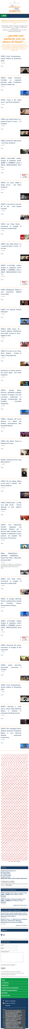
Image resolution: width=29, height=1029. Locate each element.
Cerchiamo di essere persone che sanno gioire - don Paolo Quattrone (11, 372)
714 (18, 843)
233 (23, 780)
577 (17, 825)
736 (21, 846)
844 (9, 861)
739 (2, 847)
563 (8, 824)
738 (26, 846)
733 (13, 846)
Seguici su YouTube (10, 1003)
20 (7, 755)
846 (15, 861)
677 (4, 839)
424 (2, 806)
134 (12, 768)
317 (23, 791)
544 (13, 821)
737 (23, 846)
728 (27, 845)
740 (4, 847)
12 (18, 754)
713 (16, 843)
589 (21, 827)
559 (25, 823)
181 (25, 773)
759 (26, 849)
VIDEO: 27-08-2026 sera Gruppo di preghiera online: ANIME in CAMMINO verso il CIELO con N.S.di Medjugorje (13, 900)
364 (9, 798)
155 (12, 771)
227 (8, 780)
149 (23, 769)
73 (5, 761)
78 (15, 761)
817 (13, 857)
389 (19, 801)
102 (11, 764)
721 (9, 845)
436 (5, 808)
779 (23, 852)
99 (3, 764)
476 (27, 812)
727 (25, 845)
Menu (4, 15)
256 (2, 784)
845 (12, 861)
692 (16, 841)
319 (2, 793)
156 (14, 771)
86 (4, 762)
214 (2, 779)
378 (18, 799)
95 (22, 762)
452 (19, 809)
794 (8, 854)
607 (13, 830)
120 (3, 767)
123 (11, 767)
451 (17, 809)
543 (11, 821)
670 (13, 838)
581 (27, 825)
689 (8, 841)
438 (11, 808)
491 (12, 814)
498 (3, 816)
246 (3, 783)
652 (21, 835)
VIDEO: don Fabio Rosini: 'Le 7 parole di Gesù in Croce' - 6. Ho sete (11, 246)
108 (26, 764)
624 (3, 832)
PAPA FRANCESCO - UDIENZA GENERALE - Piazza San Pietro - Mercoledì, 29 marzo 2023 (11, 556)
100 (6, 764)
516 (22, 817)
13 (20, 754)
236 (4, 782)
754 (13, 849)
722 (12, 845)
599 (19, 828)
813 (3, 857)
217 (9, 779)
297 (26, 788)
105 (19, 764)
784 (9, 853)
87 (6, 762)
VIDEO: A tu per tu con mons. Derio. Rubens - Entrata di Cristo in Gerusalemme (11, 353)
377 (16, 799)
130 (2, 768)
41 (22, 757)
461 (16, 810)
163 (5, 772)
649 (13, 835)
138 (22, 768)
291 (11, 788)
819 (18, 857)
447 (7, 809)
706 (25, 842)
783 (7, 853)
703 (17, 842)
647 (8, 835)
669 (11, 838)
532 (9, 820)
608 (16, 830)
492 (14, 814)
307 (25, 790)
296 (23, 788)
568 (21, 824)
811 (25, 856)
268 (5, 786)
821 (23, 857)
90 (12, 762)
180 (22, 773)
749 (27, 847)
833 (27, 858)
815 (8, 857)
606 (11, 830)
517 (25, 817)
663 (22, 836)
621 (22, 831)
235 (2, 782)
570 (26, 824)
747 (22, 847)
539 (27, 820)
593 (4, 828)
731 (8, 846)
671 (16, 838)
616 (9, 831)
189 (18, 775)
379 (21, 799)
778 (21, 852)
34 (8, 757)
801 (26, 854)
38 (16, 757)
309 (3, 791)
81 (21, 761)
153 (7, 771)
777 (18, 852)
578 (19, 825)
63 (12, 760)
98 (1, 764)
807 (14, 856)
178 (17, 773)
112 (9, 765)
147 (18, 769)
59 (4, 760)
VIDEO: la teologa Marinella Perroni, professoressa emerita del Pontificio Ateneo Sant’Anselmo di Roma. (11, 602)
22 (11, 755)
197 (12, 776)
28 (23, 755)
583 (5, 827)
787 (17, 853)
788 (19, 853)
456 (3, 810)
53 (19, 758)
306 (22, 790)
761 (4, 850)
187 (13, 775)
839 (16, 860)
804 (7, 856)
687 (3, 841)
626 (8, 832)
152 (4, 771)
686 (27, 839)
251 (16, 783)
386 (12, 801)
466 (2, 812)
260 (12, 784)
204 (3, 777)
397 (13, 802)
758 (23, 849)
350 (27, 795)
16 (26, 754)
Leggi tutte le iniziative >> (22, 925)
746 (19, 847)
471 (14, 812)
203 (27, 776)
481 (13, 813)
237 (7, 782)
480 (11, 813)
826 (9, 858)
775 (13, 852)
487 (2, 814)
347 (19, 795)
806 (12, 856)
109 (2, 765)
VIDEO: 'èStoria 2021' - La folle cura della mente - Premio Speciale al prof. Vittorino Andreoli (11, 505)
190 (21, 775)
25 (17, 755)
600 (22, 828)
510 (7, 817)
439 (13, 808)
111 (7, 765)
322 (9, 793)
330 (3, 794)
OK (23, 1011)
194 (4, 776)
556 (17, 823)
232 (21, 780)
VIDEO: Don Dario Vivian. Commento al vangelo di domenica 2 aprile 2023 (11, 581)
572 (4, 825)
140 (27, 768)
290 (8, 788)
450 (14, 809)
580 (25, 825)
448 (9, 809)
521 (8, 819)
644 (27, 834)
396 (11, 802)
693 (18, 841)
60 (6, 760)
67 (20, 760)
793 (5, 854)
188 (16, 775)
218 (12, 779)
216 (7, 779)
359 (23, 797)
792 (3, 854)
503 (16, 816)
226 (5, 780)
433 (25, 806)
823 (2, 858)
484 (21, 813)
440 (16, 808)
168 (18, 772)
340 (2, 795)
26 (19, 755)
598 (17, 828)
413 (27, 804)
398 (16, 802)
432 (22, 806)
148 (21, 769)
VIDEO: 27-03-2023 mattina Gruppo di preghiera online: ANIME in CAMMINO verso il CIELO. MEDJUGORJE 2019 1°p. (11, 625)
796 (13, 854)
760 (2, 850)
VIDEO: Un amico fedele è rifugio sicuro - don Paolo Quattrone (11, 184)
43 (26, 757)
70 (26, 760)
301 (9, 790)
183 (3, 775)
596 (12, 828)
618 (14, 831)
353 (8, 797)
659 (12, 836)
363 (7, 798)
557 (19, 823)
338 (23, 794)
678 (7, 839)
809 (19, 856)
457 (5, 810)
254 (23, 783)
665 (27, 836)
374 (8, 799)
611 (23, 830)
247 (5, 783)
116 (19, 765)
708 (3, 843)
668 (8, 838)
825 (7, 858)
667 (5, 838)
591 (26, 827)
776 (16, 852)
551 (4, 823)
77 (13, 761)
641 (19, 834)
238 (9, 782)
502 (13, 816)
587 (16, 827)
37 (14, 757)
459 (11, 810)
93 (18, 762)
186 (11, 775)
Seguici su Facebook (10, 1001)
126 (18, 767)
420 (18, 805)
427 (9, 806)
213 (26, 777)
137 (19, 768)
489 (7, 814)
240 (14, 782)
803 (4, 856)
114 (14, 765)
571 (2, 825)
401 (23, 802)
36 (12, 757)
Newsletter (5, 993)
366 (14, 798)
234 (26, 780)
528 (26, 819)
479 (8, 813)
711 (11, 843)
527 (23, 819)
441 (18, 808)
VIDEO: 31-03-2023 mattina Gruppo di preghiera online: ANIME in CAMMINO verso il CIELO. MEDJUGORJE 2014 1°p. (11, 269)
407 (12, 804)
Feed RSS (7, 1005)
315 (18, 791)
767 (19, 850)
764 (12, 850)
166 (13, 772)
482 (16, 813)
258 (7, 784)
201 (22, 776)
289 (5, 788)
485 (23, 813)
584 (8, 827)
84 (27, 761)
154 (9, 771)
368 (19, 798)
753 (11, 849)
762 (7, 850)
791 (27, 853)
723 (14, 845)
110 (4, 765)
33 (6, 757)
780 (26, 852)
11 (16, 754)
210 (18, 777)
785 (12, 853)
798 (18, 854)
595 (9, 828)
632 (23, 832)
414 (3, 805)
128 (23, 767)
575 (12, 825)
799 (21, 854)
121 (5, 767)
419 (16, 805)
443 (23, 808)
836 (8, 860)
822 (26, 857)
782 (4, 853)
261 (14, 784)
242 (19, 782)
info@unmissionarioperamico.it (8, 870)
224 (27, 779)
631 (21, 832)
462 (18, 810)
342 (7, 795)
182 (27, 773)
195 (7, 776)
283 (17, 787)
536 (19, 820)
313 (13, 791)
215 (4, 779)
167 (16, 772)
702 (14, 842)
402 (26, 802)
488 (4, 814)
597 (14, 828)
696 (26, 841)
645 (3, 835)
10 (14, 754)
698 (4, 842)
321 (7, 793)
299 (4, 790)
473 (19, 812)
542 (8, 821)
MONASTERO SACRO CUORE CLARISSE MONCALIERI (14, 878)
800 (23, 854)
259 (9, 784)
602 (27, 828)
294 (18, 788)
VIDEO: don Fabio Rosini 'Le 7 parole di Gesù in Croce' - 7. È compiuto (11, 121)
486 (26, 813)
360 (26, 797)
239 (12, 782)
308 (27, 790)
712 (13, 843)
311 (8, 791)
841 (21, 860)
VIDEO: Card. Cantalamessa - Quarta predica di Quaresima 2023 (11, 687)
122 (8, 767)
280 (9, 787)
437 (8, 808)
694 (21, 841)
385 (9, 801)
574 (9, 825)
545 (16, 821)
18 (3, 755)
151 (2, 771)
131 (4, 768)
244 (25, 782)
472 (17, 812)
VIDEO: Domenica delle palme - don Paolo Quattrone (11, 142)
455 (27, 809)
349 (25, 795)
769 (25, 850)
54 (21, 758)
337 (21, 794)
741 (7, 847)
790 (25, 853)
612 (26, 830)
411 (22, 804)
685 (25, 839)
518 (27, 817)
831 (22, 858)
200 (19, 776)
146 (16, 769)
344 (12, 795)
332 (8, 794)
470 (12, 812)
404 (4, 804)
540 (3, 821)
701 (12, 842)
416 (8, 805)
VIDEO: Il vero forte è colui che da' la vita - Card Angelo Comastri (11, 206)
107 (24, 764)
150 (26, 769)
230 (16, 780)
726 (22, 845)
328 (25, 793)
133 (9, 768)
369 (22, 798)
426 (7, 806)
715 (21, 843)
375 (11, 799)
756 (18, 849)
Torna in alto (6, 995)
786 (14, 853)
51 (15, 758)
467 (4, 812)
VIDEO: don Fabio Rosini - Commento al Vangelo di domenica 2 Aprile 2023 (11, 226)
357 (18, 797)
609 (18, 830)
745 (17, 847)
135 (14, 768)
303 (14, 790)
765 (14, 850)
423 (26, 805)
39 (18, 757)
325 (17, 793)
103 (13, 764)
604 (5, 830)
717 (26, 843)
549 (26, 821)
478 (5, 813)
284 (19, 787)
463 (21, 810)
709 (5, 843)
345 (14, 795)
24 (15, 755)
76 (11, 761)
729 (3, 846)
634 (2, 834)
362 (4, 798)
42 (24, 757)
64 (14, 760)
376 (13, 799)
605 (8, 830)
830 (19, 858)
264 (22, 784)
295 (21, 788)
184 (5, 775)
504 (18, 816)
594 (7, 828)
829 (17, 858)
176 (12, 773)
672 (18, 838)
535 (17, 820)
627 (11, 832)
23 (13, 755)
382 (2, 801)
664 (25, 836)
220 (17, 779)
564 (11, 824)
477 (3, 813)
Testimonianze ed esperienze (10, 988)
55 (23, 758)
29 (25, 755)
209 (16, 777)
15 (24, 754)
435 (3, 808)
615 (7, 831)
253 (21, 783)
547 (21, 821)
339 (26, 794)
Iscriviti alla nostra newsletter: (8, 965)
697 (2, 842)
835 (5, 860)
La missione (5, 983)
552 (7, 823)
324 (14, 793)
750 (3, 849)
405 (7, 804)
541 (5, 821)
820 (21, 857)
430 (17, 806)
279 (7, 787)
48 (9, 758)
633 (26, 832)
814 (5, 857)
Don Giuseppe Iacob (6, 873)
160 (25, 771)
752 (8, 849)
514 (17, 817)
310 (5, 791)
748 (25, 847)
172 (2, 773)
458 (8, 810)
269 (8, 786)
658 (9, 836)
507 (26, 816)
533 (12, 820)
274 (21, 786)
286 (25, 787)
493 (17, 814)
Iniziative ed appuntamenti (9, 990)
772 (5, 852)
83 (25, 761)
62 (10, 760)
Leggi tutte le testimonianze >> (20, 905)
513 (14, 817)
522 (11, 819)
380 (23, 799)
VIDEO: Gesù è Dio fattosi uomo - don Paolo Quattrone (11, 101)
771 (3, 852)
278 (4, 787)
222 (22, 779)
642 (22, 834)
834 (3, 860)
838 (13, 860)
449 (12, 809)
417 (11, 805)
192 (26, 775)
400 (21, 802)
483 (18, 813)
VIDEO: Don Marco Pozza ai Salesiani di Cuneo (11, 442)
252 (18, 783)
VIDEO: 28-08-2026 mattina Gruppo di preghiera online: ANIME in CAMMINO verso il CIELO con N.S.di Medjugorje (14, 894)
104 (16, 764)
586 (13, 827)
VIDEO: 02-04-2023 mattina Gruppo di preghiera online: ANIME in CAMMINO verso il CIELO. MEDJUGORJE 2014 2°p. (11, 162)
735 (18, 846)
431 (19, 806)
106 (21, 764)
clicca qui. (8, 1024)
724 (17, 845)
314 (16, 791)
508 (2, 817)
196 (9, 776)
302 (12, 790)
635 (4, 834)
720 (7, 845)
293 (16, 788)
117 (22, 765)
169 (21, 772)
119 (27, 765)
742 (9, 847)
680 (12, 839)
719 (4, 845)
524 (16, 819)
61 (8, 760)
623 (27, 831)
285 (22, 787)
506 (23, 816)
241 (17, 782)
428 (12, 806)
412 (25, 804)
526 (21, 819)
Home (3, 980)
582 (3, 827)
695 (23, 841)
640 (17, 834)
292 (13, 788)
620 (19, 831)
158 (19, 771)
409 (17, 804)
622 (25, 831)
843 (26, 860)
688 (5, 841)
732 (11, 846)
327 (22, 793)
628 (13, 832)
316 (21, 791)
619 (17, 831)
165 (11, 772)
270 (11, 786)
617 (12, 831)
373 (5, 799)
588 (18, 827)
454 (25, 809)
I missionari (5, 985)
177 (14, 773)
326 (19, 793)
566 (16, 824)
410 (19, 804)
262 (17, 784)
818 (16, 857)
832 (25, 858)
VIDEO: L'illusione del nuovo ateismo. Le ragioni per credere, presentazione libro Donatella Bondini (11, 422)
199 (17, 776)
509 (4, 817)
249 (11, 783)
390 (22, 801)
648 (11, 835)
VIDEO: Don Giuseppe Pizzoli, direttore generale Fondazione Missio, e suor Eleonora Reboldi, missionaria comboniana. (11, 732)
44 (1, 758)
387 (14, 801)
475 (25, 812)
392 (27, 801)
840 (18, 860)
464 (23, 810)
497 (27, 814)
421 (21, 805)
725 (19, 845)
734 (16, 846)
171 (26, 772)
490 (9, 814)
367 (17, 798)
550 (2, 823)
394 (5, 802)
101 (8, 764)
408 (14, 804)
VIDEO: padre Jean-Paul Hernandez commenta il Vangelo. (11, 667)
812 (27, 856)
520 (5, 819)
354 (11, 797)
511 (9, 817)
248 (8, 783)
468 (7, 812)
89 (10, 762)
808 (17, 856)
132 (7, 768)
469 (9, 812)
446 (4, 809)
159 (22, 771)
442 (21, 808)
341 (4, 795)
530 (4, 820)
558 (22, 823)
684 (22, 839)
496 (25, 814)
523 (13, 819)
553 (9, 823)
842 (23, 860)
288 (3, 788)
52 (17, 758)
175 (9, 773)
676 (2, 839)
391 (25, 801)
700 (9, 842)
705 (22, 842)
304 (17, 790)
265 (25, 784)
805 (9, 856)
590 (23, 827)
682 (17, 839)
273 (18, 786)
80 (19, 761)
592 (2, 828)
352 (5, 797)
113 (12, 765)
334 (13, 794)
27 (21, 755)
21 (9, 755)
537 (22, 820)
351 (3, 797)
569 (23, 824)
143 (8, 769)
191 (23, 775)
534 (14, 820)
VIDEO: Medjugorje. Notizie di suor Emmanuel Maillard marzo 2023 (11, 292)
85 (2, 762)
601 (25, 828)
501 (11, 816)
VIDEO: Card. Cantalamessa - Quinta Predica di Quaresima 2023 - (11, 58)
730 (5, 846)
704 (19, 842)
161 (27, 771)
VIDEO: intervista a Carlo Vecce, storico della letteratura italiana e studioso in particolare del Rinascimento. (11, 709)
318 (26, 791)
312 (11, 791)
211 (21, 777)
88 (8, 762)
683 (19, 839)
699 (7, 842)
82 (23, 761)
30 (27, 755)
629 (16, 832)
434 (27, 806)
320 (4, 793)
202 (25, 776)
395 (8, 802)
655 (2, 836)
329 (27, 793)
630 (18, 832)
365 (12, 798)
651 (18, 835)
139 (25, 768)
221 (19, 779)
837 (11, 860)
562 (5, 824)
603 (3, 830)
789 (22, 853)
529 (2, 820)
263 (19, 784)
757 (21, 849)
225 (3, 780)
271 (13, 786)
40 (20, 757)
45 (3, 758)
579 (22, 825)
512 (12, 817)
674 (23, 838)
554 (12, 823)
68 (22, 760)
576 (14, 825)
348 (22, 795)
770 (27, 850)
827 (12, 858)
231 (18, 780)
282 (14, 787)
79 (17, 761)
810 (22, 856)
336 (18, 794)
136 (17, 768)
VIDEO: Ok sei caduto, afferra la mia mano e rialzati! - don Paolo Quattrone (11, 483)
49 (11, 758)
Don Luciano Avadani (6, 875)
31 (2, 757)
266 (27, 784)
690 (11, 841)
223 (25, 779)
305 (19, 790)
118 (25, 765)
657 (7, 836)
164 (8, 772)
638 (12, 834)
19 (5, 755)
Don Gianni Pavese (5, 872)
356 (16, 797)
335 (16, 794)
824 (4, 858)
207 (11, 777)
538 (25, 820)
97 (26, 762)
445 (2, 809)
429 (14, 806)
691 (13, 841)
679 (9, 839)
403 (2, 804)
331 (5, 794)
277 (2, 787)
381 (26, 799)
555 (14, 823)
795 (11, 854)
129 (26, 767)
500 (8, 816)
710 (8, 843)
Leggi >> (2, 66)
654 (26, 835)
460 (13, 810)
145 (13, 769)
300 (7, 790)
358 (21, 797)
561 (3, 824)
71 (1, 761)
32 (4, 757)
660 (14, 836)
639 (14, 834)
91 (14, 762)
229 (13, 780)
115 (17, 765)
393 (3, 802)
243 (22, 782)
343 (9, 795)
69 (24, 760)
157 (17, 771)
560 (27, 823)
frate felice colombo (5, 877)
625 (5, 832)
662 (19, 836)
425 (4, 806)
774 (11, 852)
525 (18, 819)
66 (18, 760)
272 (16, 786)
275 (23, 786)
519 (3, 819)
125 (16, 767)
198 (14, 776)
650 (16, 835)
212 (23, 777)
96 (24, 762)
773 (8, 852)
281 (12, 787)
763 (9, 850)
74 (7, 761)
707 (27, 842)
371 (27, 798)
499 (5, 816)
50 (13, 758)
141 (3, 769)
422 (23, 805)
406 (9, 804)
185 (8, 775)
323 (12, 793)
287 (27, 787)
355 (13, 797)
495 (22, 814)
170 (23, 772)
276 (26, 786)
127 (21, 767)
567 (18, 824)
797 (16, 854)
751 (5, 849)
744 (14, 847)
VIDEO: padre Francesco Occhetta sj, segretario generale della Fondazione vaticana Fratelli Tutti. (11, 81)
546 (18, 821)
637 (9, 834)
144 (11, 769)
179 (19, 773)
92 (16, 762)
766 (17, 850)
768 (22, 850)
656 (4, 836)
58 (2, 760)
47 (7, 758)
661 (17, 836)
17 (1, 755)
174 (7, 773)
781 (2, 853)
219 (14, 779)
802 (2, 856)
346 (17, 795)
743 (12, 847)
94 (20, 762)
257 (4, 784)
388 (17, 801)
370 (25, 798)
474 (22, 812)
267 (3, 786)
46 (5, 758)
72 (3, 761)
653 (23, 835)
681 (14, 839)
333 (11, 794)
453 (22, 809)
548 (23, 821)
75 (9, 761)
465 (26, 810)
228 (11, 780)
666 (3, 838)
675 (26, 838)
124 (13, 767)
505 (21, 816)
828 (14, 858)
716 (23, 843)
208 (13, 777)
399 (18, 802)
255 (26, 783)
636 (7, 834)
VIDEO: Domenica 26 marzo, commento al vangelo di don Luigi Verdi (11, 647)
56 (25, 758)
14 (22, 754)
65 (16, 760)
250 (13, 783)
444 (26, 808)
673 (21, 838)
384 (7, 801)
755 (16, 849)
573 (7, 825)
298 (2, 790)
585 (11, 827)
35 (10, 757)
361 (2, 798)
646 (5, 835)
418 (13, 805)
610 (21, 830)
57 (27, 758)
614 (4, 831)
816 (11, 857)
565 (13, 824)
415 (5, 805)
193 (2, 776)
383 (4, 801)
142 (5, 769)
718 (2, 845)
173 (4, 773)
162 (3, 772)
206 (8, 777)
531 (7, 820)
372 (3, 799)
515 (19, 817)
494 (19, 814)
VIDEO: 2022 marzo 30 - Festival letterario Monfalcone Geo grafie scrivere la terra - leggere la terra (11, 332)
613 (2, 831)
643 (25, 834)
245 (27, 782)
